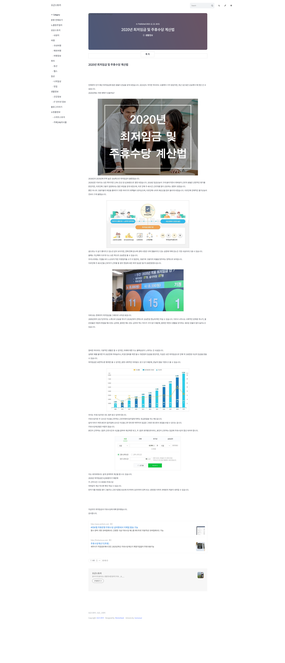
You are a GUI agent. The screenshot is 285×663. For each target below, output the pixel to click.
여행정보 (57, 55)
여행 (53, 40)
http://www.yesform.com (100, 524)
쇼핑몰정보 (55, 112)
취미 (53, 60)
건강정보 (57, 96)
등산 (55, 65)
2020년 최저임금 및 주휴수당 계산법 (147, 29)
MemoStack (119, 618)
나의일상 (57, 81)
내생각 (56, 35)
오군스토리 (56, 5)
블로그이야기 (56, 106)
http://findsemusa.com (99, 540)
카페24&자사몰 (60, 122)
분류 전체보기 (57, 19)
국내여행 (57, 45)
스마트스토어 (59, 117)
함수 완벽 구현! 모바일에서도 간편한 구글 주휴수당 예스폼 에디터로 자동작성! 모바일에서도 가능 (127, 530)
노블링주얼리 (56, 25)
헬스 (55, 71)
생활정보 (55, 91)
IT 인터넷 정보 (59, 101)
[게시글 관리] (99, 560)
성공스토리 (55, 30)
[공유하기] (96, 560)
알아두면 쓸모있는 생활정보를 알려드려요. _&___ (108, 576)
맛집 (55, 86)
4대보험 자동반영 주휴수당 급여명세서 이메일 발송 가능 (114, 527)
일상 (53, 76)
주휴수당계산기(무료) (100, 543)
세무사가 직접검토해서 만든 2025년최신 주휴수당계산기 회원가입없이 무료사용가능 (122, 546)
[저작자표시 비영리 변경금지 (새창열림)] (105, 560)
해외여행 (57, 50)
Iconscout (138, 618)
